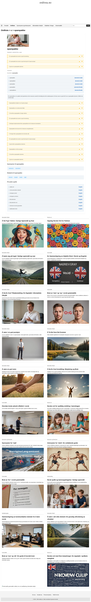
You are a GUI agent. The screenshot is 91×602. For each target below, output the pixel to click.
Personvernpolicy (47, 594)
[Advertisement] (45, 14)
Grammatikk (59, 25)
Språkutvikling (50, 476)
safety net (12, 186)
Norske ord (49, 217)
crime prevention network (15, 190)
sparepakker (12, 87)
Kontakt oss (39, 594)
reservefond (17, 168)
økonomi (10, 177)
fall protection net (13, 202)
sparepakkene (13, 90)
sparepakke (19, 30)
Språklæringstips (5, 513)
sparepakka (12, 84)
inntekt (21, 177)
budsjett (15, 177)
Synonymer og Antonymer (24, 25)
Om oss (34, 594)
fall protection (13, 199)
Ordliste (5, 30)
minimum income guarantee (16, 205)
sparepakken (12, 80)
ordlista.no (45, 2)
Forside (6, 25)
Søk (88, 25)
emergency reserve (14, 196)
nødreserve (11, 168)
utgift (25, 177)
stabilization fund (13, 208)
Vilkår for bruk (56, 594)
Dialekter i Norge (49, 25)
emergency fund (13, 193)
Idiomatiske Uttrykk (38, 25)
